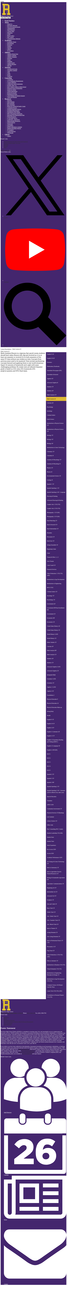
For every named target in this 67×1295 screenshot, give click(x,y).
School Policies (11, 122)
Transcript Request (12, 97)
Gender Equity (11, 63)
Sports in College (11, 90)
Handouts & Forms (12, 94)
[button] (6, 22)
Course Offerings (11, 82)
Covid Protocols (11, 131)
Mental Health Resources (13, 121)
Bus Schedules (11, 105)
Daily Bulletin (10, 102)
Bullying (9, 100)
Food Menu (10, 125)
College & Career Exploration (15, 84)
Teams (9, 60)
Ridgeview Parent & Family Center (16, 106)
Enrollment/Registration (13, 110)
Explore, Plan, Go (12, 85)
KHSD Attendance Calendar (14, 127)
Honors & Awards (12, 93)
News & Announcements (13, 27)
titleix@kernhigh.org (23, 1049)
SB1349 (9, 66)
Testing (9, 46)
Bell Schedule (10, 103)
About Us (9, 24)
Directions (10, 33)
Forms (8, 75)
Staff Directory (11, 30)
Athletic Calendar (11, 55)
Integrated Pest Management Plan (15, 115)
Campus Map (10, 31)
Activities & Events (12, 69)
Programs (9, 45)
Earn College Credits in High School (16, 87)
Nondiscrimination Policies (14, 109)
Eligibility (9, 61)
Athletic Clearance (12, 57)
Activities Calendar (12, 70)
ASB (8, 72)
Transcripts (10, 124)
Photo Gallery (10, 36)
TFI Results (10, 133)
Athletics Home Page (12, 54)
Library (9, 49)
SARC (9, 34)
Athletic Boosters (11, 64)
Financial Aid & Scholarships (14, 88)
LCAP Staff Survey (12, 118)
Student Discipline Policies (14, 128)
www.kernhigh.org (27, 1053)
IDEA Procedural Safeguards (14, 113)
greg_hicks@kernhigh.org (28, 1050)
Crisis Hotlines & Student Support (16, 95)
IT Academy (10, 51)
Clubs (8, 73)
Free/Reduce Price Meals (13, 112)
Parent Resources (11, 116)
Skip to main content (6, 3)
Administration (11, 28)
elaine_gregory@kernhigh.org (26, 1052)
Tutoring (9, 48)
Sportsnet (9, 58)
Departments (10, 43)
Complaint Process (12, 108)
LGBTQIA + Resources (13, 119)
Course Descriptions (6, 349)
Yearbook (9, 76)
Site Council (10, 37)
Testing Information (12, 91)
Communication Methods (13, 38)
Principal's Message (12, 25)
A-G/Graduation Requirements (15, 81)
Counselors (10, 79)
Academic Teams (11, 42)
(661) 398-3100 (31, 1013)
